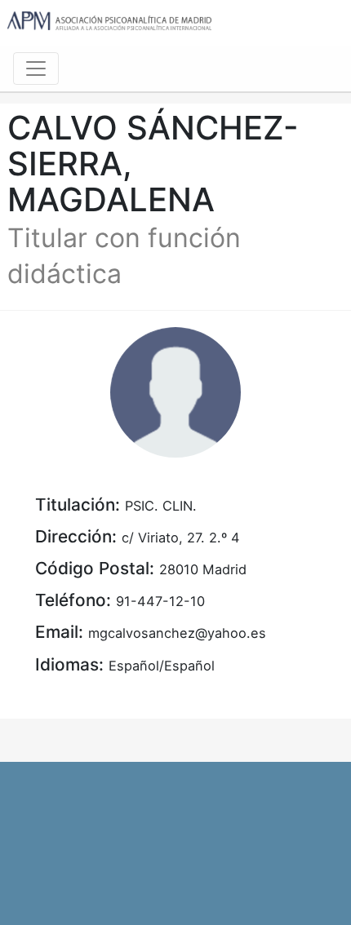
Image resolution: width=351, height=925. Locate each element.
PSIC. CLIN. (161, 506)
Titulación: (77, 504)
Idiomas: (69, 664)
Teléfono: (73, 600)
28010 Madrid (203, 569)
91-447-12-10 (160, 601)
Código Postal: (94, 568)
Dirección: (76, 536)
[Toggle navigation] (36, 68)
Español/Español (162, 665)
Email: (59, 632)
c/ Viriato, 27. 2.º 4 (181, 537)
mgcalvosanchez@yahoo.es (177, 633)
